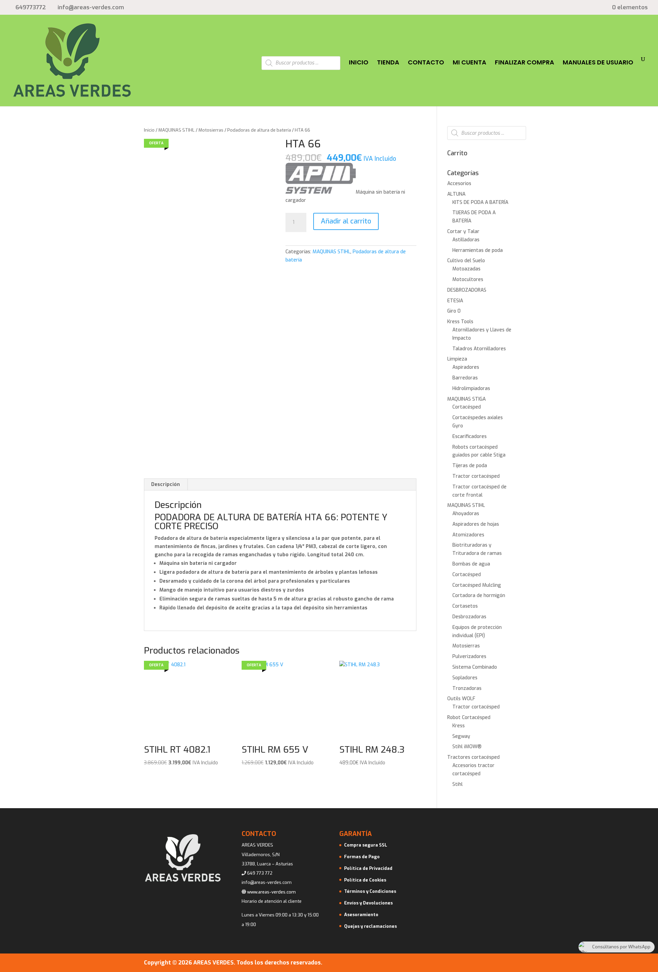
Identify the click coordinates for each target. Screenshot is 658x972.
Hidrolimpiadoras (471, 388)
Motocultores (467, 279)
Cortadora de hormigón (478, 595)
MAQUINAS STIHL (176, 130)
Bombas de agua (471, 564)
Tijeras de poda (469, 465)
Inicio (149, 130)
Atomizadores (468, 535)
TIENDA (388, 63)
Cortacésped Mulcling (476, 585)
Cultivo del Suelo (466, 260)
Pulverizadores (469, 656)
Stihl (457, 784)
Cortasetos (465, 606)
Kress (458, 725)
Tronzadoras (467, 688)
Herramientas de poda (477, 250)
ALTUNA (456, 194)
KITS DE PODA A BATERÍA (480, 202)
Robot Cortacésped (468, 717)
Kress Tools (460, 321)
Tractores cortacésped (473, 757)
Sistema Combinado (474, 667)
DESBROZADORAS (466, 290)
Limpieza (457, 359)
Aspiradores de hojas (475, 524)
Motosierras (210, 130)
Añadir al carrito (346, 221)
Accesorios (459, 183)
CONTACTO (426, 63)
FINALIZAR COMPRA (524, 63)
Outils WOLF (461, 698)
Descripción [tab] (165, 484)
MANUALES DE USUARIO (598, 63)
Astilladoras (465, 239)
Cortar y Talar (463, 231)
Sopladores (464, 678)
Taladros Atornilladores (479, 348)
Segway (461, 736)
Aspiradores (465, 367)
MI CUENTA (469, 63)
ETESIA (455, 300)
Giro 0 (454, 311)
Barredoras (465, 378)
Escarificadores (469, 436)
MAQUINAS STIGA (466, 399)
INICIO (358, 63)
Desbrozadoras (469, 616)
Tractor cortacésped (476, 476)
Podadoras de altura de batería (259, 130)
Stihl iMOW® (467, 746)
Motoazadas (466, 269)
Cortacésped (466, 407)
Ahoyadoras (465, 513)
